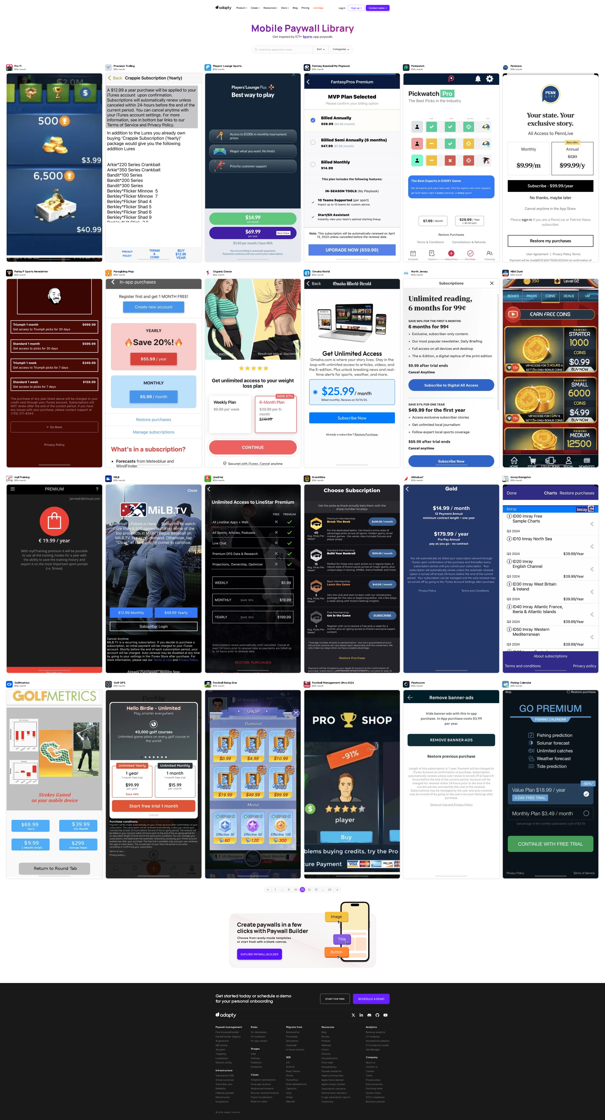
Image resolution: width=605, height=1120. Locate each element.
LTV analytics (373, 1036)
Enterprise (256, 1066)
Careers (370, 1071)
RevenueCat (292, 1032)
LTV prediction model (377, 1045)
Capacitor (291, 1088)
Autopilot (220, 1049)
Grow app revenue (261, 1084)
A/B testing (221, 1045)
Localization (222, 1058)
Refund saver (223, 1097)
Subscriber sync (224, 1084)
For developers (259, 1032)
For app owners (259, 1040)
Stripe (289, 1097)
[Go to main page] (223, 7)
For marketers (258, 1036)
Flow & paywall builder (227, 1032)
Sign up (355, 7)
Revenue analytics (375, 1032)
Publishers (256, 1062)
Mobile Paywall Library (302, 28)
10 (295, 889)
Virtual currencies (225, 1080)
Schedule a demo (371, 999)
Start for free (335, 998)
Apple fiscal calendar (333, 1080)
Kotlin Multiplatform (296, 1084)
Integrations (222, 1101)
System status (373, 1093)
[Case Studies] (259, 8)
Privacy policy (373, 1080)
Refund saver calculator (334, 1093)
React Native (293, 1071)
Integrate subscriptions (263, 1079)
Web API (290, 1101)
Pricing (305, 7)
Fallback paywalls (225, 1093)
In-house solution (295, 1049)
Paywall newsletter (332, 1071)
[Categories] (348, 49)
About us (370, 1062)
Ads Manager (373, 1049)
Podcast (326, 1040)
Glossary (326, 1053)
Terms (369, 1075)
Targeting (221, 1053)
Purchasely (292, 1036)
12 (309, 889)
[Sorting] (324, 49)
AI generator (222, 1040)
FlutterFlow (292, 1080)
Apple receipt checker (333, 1084)
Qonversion (292, 1040)
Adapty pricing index (333, 1075)
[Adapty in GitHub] (377, 1015)
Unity (289, 1093)
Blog (295, 7)
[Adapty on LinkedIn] (361, 1015)
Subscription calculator (334, 1088)
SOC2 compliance (375, 1097)
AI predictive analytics (377, 1040)
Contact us (372, 1066)
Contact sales (377, 7)
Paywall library (329, 1067)
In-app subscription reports (336, 1097)
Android (290, 1066)
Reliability (221, 1088)
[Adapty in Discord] (369, 1015)
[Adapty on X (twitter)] (353, 1015)
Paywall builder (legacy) (228, 1036)
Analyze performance (262, 1088)
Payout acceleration (261, 1097)
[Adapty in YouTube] (385, 1015)
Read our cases (259, 1101)
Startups (255, 1058)
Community (327, 1101)
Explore (259, 953)
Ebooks (325, 1036)
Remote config (223, 1062)
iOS (288, 1062)
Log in (342, 7)
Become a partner (375, 1101)
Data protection (374, 1084)
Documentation (330, 1058)
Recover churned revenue (265, 1093)
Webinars (326, 1045)
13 (316, 889)
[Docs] (288, 8)
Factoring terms (374, 1088)
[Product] (246, 8)
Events (325, 1049)
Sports (307, 37)
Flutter (289, 1075)
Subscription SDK (225, 1075)
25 (329, 889)
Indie (253, 1053)
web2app (318, 7)
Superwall (291, 1045)
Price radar (327, 1062)
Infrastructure (224, 1070)
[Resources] (277, 8)
